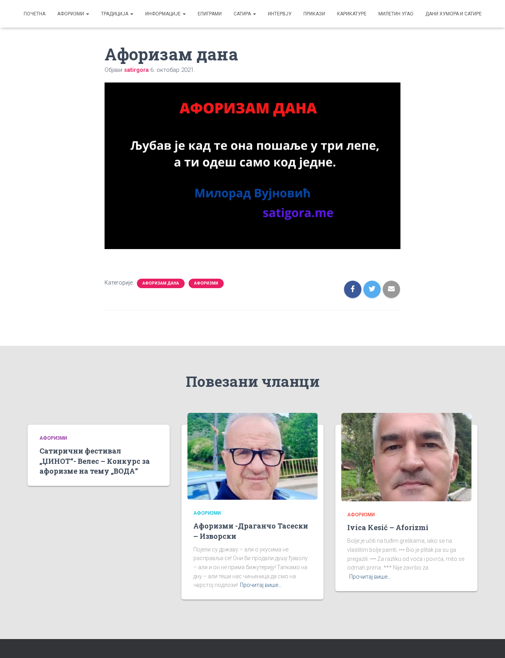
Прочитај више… (261, 585)
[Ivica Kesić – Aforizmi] (406, 457)
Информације (163, 14)
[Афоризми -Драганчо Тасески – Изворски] (252, 456)
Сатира (243, 14)
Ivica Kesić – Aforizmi (387, 527)
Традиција (115, 14)
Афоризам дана (160, 283)
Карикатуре (352, 14)
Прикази (314, 14)
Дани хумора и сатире (453, 14)
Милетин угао (395, 14)
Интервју (280, 14)
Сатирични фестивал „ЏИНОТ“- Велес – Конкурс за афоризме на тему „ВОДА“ (94, 460)
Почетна (34, 14)
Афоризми (71, 14)
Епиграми (210, 14)
